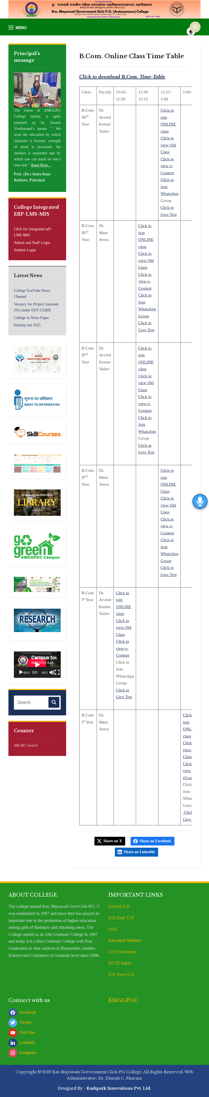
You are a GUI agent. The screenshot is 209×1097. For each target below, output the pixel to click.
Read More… (41, 165)
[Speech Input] (37, 702)
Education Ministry (125, 940)
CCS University (122, 951)
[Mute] (52, 672)
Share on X (112, 841)
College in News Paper (31, 318)
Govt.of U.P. (119, 906)
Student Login (25, 250)
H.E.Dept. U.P (121, 917)
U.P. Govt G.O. (121, 974)
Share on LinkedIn (139, 852)
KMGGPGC (123, 1000)
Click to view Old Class (168, 145)
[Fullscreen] (57, 672)
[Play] (21, 672)
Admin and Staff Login (32, 243)
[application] (37, 664)
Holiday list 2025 (27, 325)
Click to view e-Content (167, 166)
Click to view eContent (190, 771)
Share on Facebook (155, 841)
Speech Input (191, 31)
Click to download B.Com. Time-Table (122, 76)
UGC (113, 929)
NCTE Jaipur (119, 963)
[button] (17, 27)
